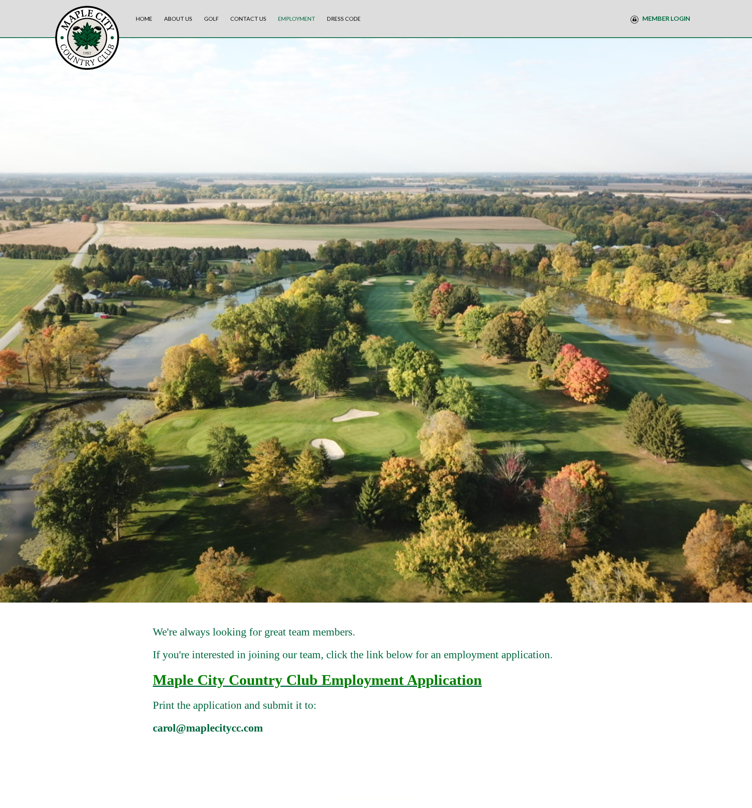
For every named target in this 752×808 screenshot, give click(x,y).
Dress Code (344, 18)
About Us (178, 18)
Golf (211, 18)
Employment (296, 18)
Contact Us (248, 18)
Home (144, 18)
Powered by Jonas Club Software (376, 797)
